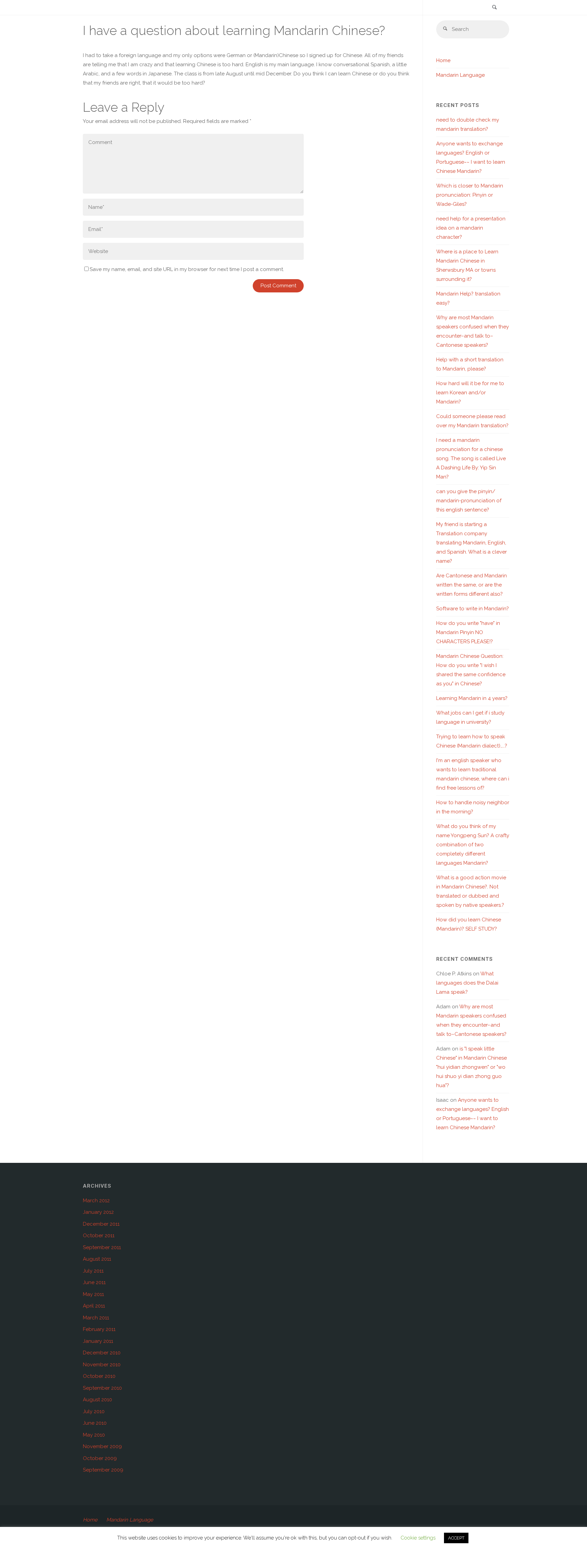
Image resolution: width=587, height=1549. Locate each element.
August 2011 (97, 1259)
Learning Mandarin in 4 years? (472, 698)
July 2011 (93, 1271)
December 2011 (101, 1224)
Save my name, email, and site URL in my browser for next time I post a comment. (187, 269)
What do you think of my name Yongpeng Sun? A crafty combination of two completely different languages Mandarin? (472, 844)
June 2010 (95, 1423)
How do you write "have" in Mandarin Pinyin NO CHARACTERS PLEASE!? (468, 632)
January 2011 (98, 1341)
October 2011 (98, 1235)
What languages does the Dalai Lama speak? (467, 983)
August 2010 (97, 1400)
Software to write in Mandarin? (472, 609)
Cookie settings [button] (418, 1538)
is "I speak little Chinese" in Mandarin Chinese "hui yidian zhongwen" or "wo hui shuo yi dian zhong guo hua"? (471, 1067)
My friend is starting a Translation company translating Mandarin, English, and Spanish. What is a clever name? (471, 542)
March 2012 (96, 1200)
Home (443, 60)
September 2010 (102, 1388)
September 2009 (103, 1470)
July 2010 (94, 1411)
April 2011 (94, 1306)
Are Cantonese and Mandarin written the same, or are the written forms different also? (471, 585)
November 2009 (102, 1446)
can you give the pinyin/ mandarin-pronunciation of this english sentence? (468, 500)
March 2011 (96, 1318)
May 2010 (94, 1435)
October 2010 (99, 1376)
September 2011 (102, 1247)
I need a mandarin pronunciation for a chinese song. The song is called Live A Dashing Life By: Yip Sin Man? (471, 458)
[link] (494, 8)
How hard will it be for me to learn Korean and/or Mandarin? (470, 392)
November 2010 (102, 1365)
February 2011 (99, 1329)
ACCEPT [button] (456, 1538)
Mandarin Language (460, 75)
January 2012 (98, 1212)
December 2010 (102, 1353)
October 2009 (100, 1458)
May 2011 (93, 1294)
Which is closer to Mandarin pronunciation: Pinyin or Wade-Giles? (469, 195)
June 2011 (94, 1282)
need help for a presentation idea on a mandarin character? (470, 228)
